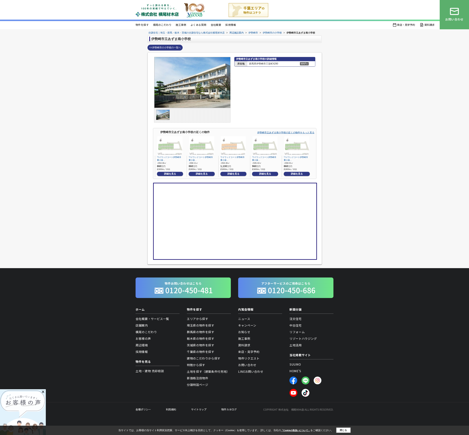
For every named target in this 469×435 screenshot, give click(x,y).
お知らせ (244, 332)
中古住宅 (295, 325)
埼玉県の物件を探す (200, 325)
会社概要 (216, 25)
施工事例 (181, 25)
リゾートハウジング (303, 338)
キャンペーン (247, 325)
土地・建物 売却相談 (150, 371)
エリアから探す (197, 318)
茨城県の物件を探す (200, 345)
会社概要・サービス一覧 (152, 318)
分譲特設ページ (197, 384)
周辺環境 (142, 345)
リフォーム (297, 332)
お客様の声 (143, 338)
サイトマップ (198, 409)
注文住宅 (295, 318)
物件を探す (142, 25)
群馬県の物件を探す (200, 332)
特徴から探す (196, 365)
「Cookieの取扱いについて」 (295, 430)
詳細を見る (170, 173)
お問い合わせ (247, 365)
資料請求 (429, 25)
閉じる (343, 430)
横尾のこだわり (162, 25)
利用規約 (171, 409)
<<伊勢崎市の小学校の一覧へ (165, 47)
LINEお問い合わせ (250, 371)
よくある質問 (198, 25)
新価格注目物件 (197, 378)
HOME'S (295, 371)
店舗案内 (142, 325)
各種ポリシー (143, 409)
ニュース (244, 318)
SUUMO (295, 364)
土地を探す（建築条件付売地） (208, 371)
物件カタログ (229, 409)
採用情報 (230, 25)
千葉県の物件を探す (200, 351)
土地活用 (295, 345)
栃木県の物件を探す (200, 338)
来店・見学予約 (406, 25)
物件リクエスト (248, 358)
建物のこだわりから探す (203, 358)
